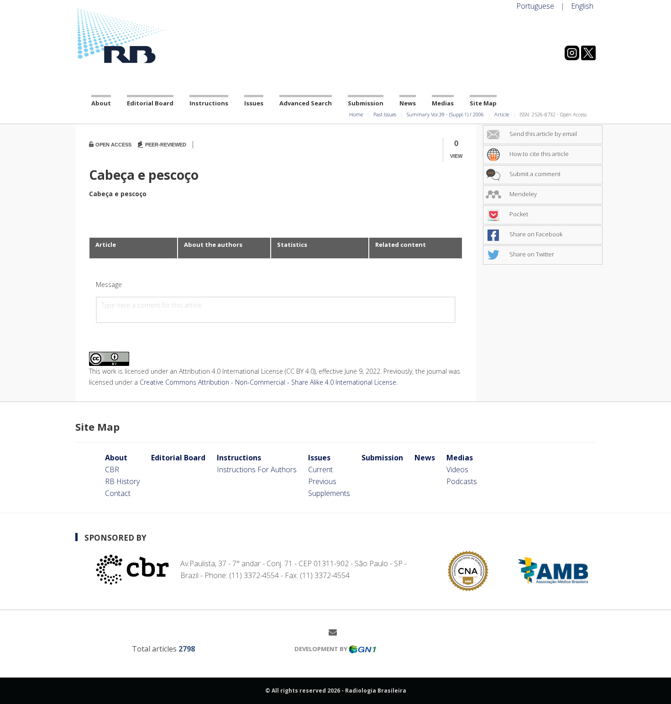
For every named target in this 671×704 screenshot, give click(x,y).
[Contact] (336, 632)
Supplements (329, 493)
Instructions (208, 103)
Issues (253, 103)
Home (356, 114)
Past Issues (384, 114)
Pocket (518, 214)
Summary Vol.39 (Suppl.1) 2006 (445, 114)
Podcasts (461, 481)
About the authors (213, 244)
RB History (122, 481)
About (101, 103)
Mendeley (522, 194)
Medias (443, 103)
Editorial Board (150, 103)
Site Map (483, 103)
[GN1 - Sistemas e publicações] (362, 649)
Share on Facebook (535, 234)
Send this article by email (542, 134)
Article (501, 114)
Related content (400, 244)
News (407, 103)
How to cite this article (538, 154)
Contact (118, 493)
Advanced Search (305, 103)
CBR (112, 469)
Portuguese (535, 6)
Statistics (292, 244)
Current (320, 469)
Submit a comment (534, 174)
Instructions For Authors (257, 469)
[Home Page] (157, 36)
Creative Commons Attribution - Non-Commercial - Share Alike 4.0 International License (268, 382)
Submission (365, 103)
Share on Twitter (531, 254)
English (582, 6)
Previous (322, 481)
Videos (457, 469)
